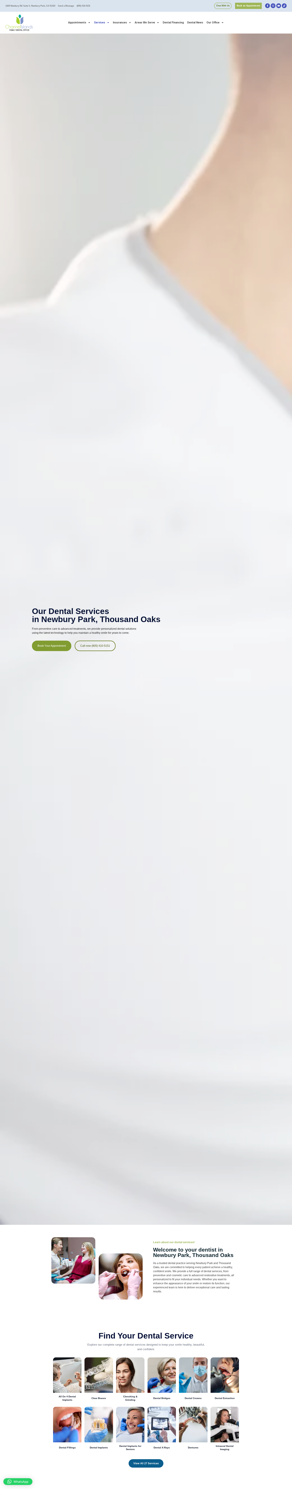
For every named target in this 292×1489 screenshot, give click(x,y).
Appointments (77, 22)
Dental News (195, 22)
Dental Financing (173, 22)
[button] (17, 1481)
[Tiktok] (284, 5)
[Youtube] (278, 5)
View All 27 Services (146, 1463)
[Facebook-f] (267, 5)
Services (99, 22)
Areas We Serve (145, 22)
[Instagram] (273, 5)
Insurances (120, 22)
